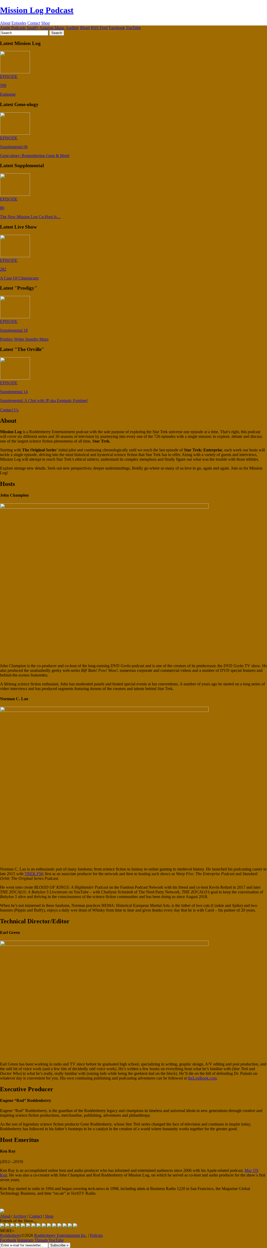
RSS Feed (99, 27)
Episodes (18, 23)
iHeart (85, 27)
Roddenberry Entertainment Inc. (60, 1235)
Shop (45, 23)
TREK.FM (34, 874)
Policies (96, 1235)
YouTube (133, 27)
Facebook (117, 27)
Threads (41, 1240)
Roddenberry (11, 1235)
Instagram (25, 1240)
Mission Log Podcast (37, 10)
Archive (19, 1216)
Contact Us (9, 410)
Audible (72, 27)
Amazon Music (52, 27)
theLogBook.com (202, 1078)
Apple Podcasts (13, 27)
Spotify (33, 27)
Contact (33, 23)
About (5, 23)
